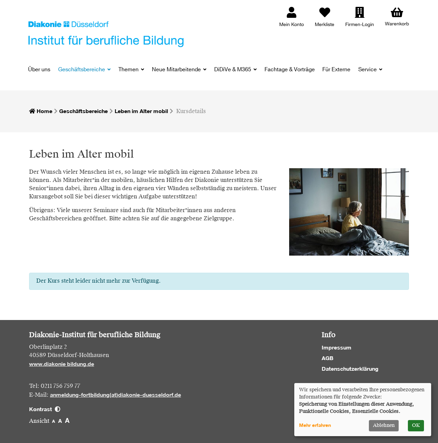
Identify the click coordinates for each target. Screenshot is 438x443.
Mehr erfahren (315, 425)
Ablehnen (384, 425)
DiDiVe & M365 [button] (233, 69)
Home (43, 111)
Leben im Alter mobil (141, 111)
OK (416, 425)
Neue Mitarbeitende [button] (177, 69)
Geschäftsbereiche (83, 111)
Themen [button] (129, 69)
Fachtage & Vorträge (290, 69)
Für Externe (336, 69)
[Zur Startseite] (106, 33)
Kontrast (42, 409)
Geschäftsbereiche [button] (82, 69)
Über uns (39, 69)
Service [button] (368, 69)
